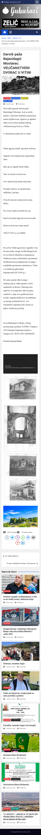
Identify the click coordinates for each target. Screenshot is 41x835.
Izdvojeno (15, 808)
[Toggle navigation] (10, 32)
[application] (20, 364)
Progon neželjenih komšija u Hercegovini (21, 563)
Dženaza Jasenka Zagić (14, 663)
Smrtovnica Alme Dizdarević (16, 784)
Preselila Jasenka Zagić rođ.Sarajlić (19, 725)
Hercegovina (16, 98)
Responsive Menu (37, 2)
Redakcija (21, 104)
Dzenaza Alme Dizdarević (14, 755)
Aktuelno (7, 98)
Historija (25, 98)
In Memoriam (16, 658)
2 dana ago (9, 602)
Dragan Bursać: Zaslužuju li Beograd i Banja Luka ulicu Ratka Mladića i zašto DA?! (20, 631)
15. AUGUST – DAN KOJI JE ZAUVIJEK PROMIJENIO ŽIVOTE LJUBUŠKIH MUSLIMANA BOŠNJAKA (20, 817)
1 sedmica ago (10, 667)
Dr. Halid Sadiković (11, 556)
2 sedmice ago (10, 758)
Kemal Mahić (8, 101)
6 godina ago (9, 104)
